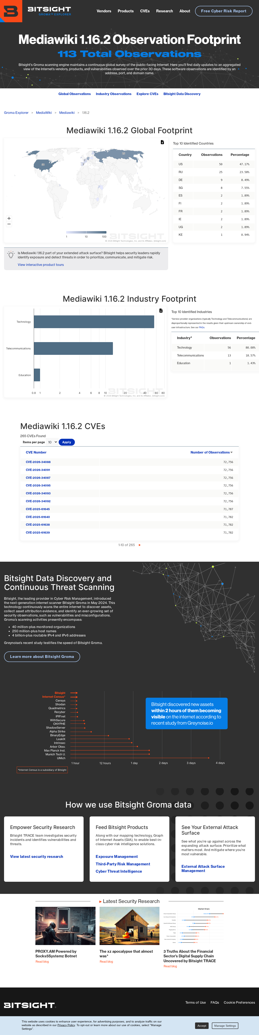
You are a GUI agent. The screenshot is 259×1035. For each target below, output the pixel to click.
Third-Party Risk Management (123, 864)
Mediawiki (67, 113)
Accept (201, 1025)
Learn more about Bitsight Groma (42, 656)
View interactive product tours (41, 265)
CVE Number (36, 452)
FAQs (201, 327)
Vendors (104, 11)
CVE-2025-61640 (38, 517)
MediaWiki (44, 113)
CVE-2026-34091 (38, 470)
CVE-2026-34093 (38, 493)
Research (164, 11)
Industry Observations (114, 94)
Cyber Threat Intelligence (119, 871)
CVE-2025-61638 (38, 524)
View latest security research (36, 856)
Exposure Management (117, 856)
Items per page (34, 442)
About (184, 11)
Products (126, 11)
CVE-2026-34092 (38, 501)
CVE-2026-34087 (38, 478)
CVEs (145, 11)
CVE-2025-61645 (38, 509)
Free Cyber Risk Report (223, 11)
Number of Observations (212, 452)
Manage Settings (225, 1025)
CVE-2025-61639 (38, 532)
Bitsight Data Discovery (182, 94)
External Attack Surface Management (203, 868)
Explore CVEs (147, 94)
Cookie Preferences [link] (239, 1002)
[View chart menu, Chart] (163, 142)
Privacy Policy (66, 1025)
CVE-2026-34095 (38, 485)
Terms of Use (195, 1002)
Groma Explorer (16, 113)
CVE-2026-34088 (38, 462)
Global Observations (74, 94)
